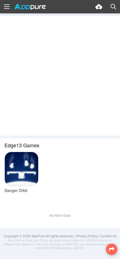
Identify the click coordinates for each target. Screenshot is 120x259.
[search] (113, 6)
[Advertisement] (60, 76)
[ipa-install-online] (98, 6)
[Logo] (30, 7)
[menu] (6, 6)
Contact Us (108, 235)
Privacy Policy (86, 235)
